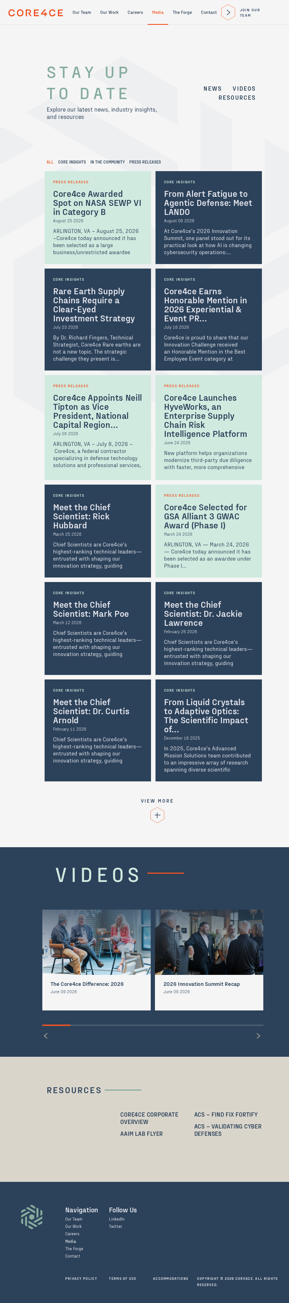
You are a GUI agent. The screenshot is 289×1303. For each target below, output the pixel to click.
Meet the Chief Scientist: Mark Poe (91, 608)
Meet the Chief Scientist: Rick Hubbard (81, 515)
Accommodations (170, 1278)
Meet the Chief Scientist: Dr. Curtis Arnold (91, 710)
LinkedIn (116, 1219)
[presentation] (46, 1036)
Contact (209, 12)
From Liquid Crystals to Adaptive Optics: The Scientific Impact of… (206, 715)
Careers (135, 12)
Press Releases (145, 161)
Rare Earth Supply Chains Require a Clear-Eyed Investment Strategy (94, 304)
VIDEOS (244, 88)
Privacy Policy (81, 1278)
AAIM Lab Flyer (141, 1133)
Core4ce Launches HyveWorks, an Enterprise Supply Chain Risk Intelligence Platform (205, 415)
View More (157, 800)
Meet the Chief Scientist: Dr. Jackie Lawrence (203, 613)
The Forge (182, 12)
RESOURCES (237, 97)
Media (158, 12)
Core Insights (72, 161)
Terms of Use (122, 1278)
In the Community (107, 161)
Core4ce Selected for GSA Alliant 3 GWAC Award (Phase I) (205, 515)
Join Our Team (250, 12)
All (50, 161)
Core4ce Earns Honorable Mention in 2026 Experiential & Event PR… (205, 304)
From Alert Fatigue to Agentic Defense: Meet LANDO (208, 202)
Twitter (115, 1226)
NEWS (212, 88)
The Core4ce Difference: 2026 (87, 983)
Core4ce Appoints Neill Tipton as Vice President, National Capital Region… (97, 411)
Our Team (82, 12)
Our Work (109, 12)
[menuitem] (82, 12)
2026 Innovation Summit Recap (201, 983)
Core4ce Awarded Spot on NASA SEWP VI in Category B (97, 202)
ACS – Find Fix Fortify (226, 1114)
